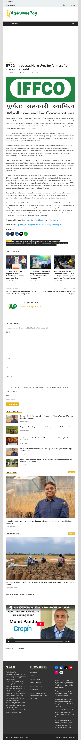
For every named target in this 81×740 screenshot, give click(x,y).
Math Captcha (11, 392)
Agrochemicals (54, 241)
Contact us (34, 690)
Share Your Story (36, 683)
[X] (66, 667)
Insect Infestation (47, 243)
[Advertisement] (40, 43)
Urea (54, 245)
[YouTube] (71, 667)
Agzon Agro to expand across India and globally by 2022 (40, 224)
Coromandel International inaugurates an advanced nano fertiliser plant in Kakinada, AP (40, 274)
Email (8, 367)
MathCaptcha (12, 399)
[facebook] (69, 5)
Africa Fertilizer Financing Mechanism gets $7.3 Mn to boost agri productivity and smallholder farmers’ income (64, 274)
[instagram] (71, 5)
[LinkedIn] (61, 667)
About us (33, 672)
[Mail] (61, 672)
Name (8, 358)
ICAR (33, 243)
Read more (17, 712)
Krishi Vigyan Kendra (60, 243)
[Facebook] (56, 667)
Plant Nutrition (20, 245)
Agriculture (27, 241)
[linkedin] (64, 5)
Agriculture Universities (40, 241)
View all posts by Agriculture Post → (31, 307)
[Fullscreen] (72, 641)
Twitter (34, 220)
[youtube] (74, 5)
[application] (40, 624)
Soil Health (30, 245)
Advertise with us (36, 686)
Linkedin (42, 220)
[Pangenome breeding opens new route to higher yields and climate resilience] (12, 427)
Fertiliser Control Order (14, 243)
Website (9, 376)
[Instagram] (56, 672)
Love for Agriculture (69, 737)
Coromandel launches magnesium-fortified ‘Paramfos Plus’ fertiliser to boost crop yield (16, 274)
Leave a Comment (32, 73)
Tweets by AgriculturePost (15, 648)
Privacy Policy (35, 679)
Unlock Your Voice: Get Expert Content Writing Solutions (38, 695)
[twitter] (66, 5)
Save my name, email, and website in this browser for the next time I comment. (37, 387)
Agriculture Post (21, 73)
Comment (10, 332)
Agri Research (17, 241)
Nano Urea (10, 245)
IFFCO (38, 243)
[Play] (8, 641)
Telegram (26, 220)
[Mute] (69, 641)
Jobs (32, 675)
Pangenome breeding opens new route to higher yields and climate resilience (46, 427)
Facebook (53, 220)
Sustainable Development (43, 245)
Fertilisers (9, 62)
